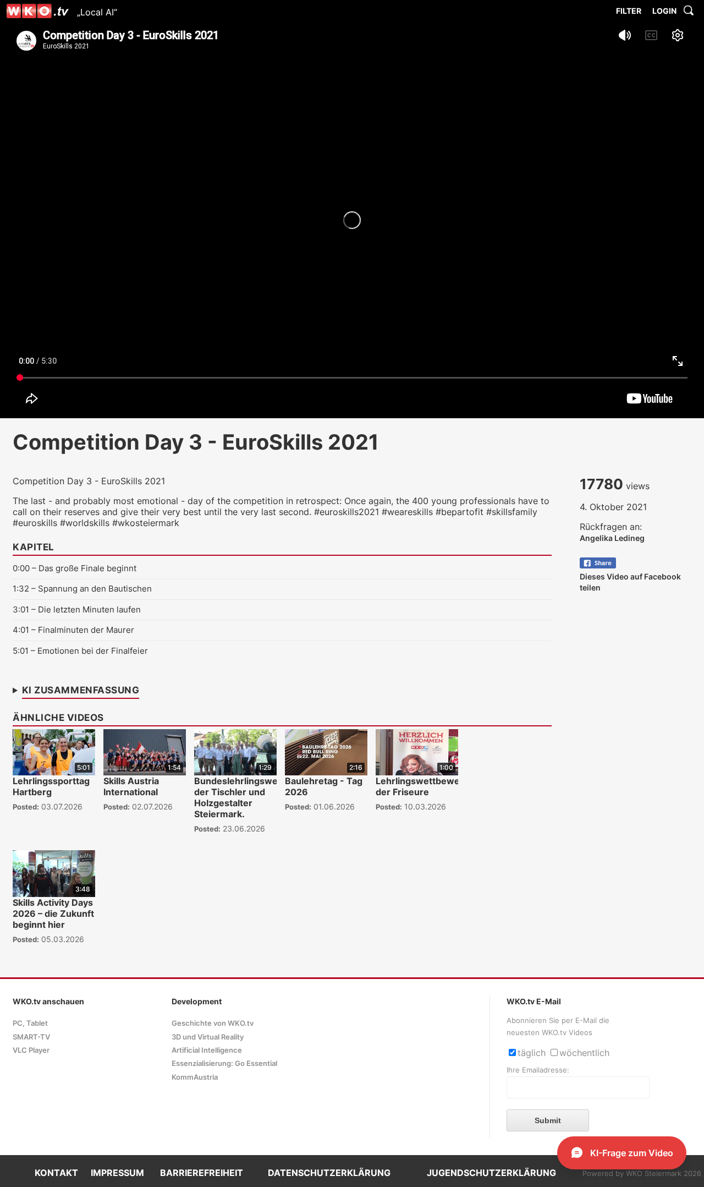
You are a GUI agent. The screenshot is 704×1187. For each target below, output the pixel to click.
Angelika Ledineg (612, 538)
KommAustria (195, 1077)
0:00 (21, 568)
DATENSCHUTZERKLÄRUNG (329, 1172)
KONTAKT (56, 1172)
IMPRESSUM (117, 1172)
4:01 (21, 630)
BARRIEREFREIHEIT (201, 1172)
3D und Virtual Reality (208, 1037)
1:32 (21, 588)
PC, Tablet (30, 1023)
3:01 (21, 609)
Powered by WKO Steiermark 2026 (641, 1173)
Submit (548, 1120)
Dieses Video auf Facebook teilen (630, 582)
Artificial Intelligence (207, 1050)
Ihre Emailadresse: (538, 1070)
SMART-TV (31, 1037)
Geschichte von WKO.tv (213, 1023)
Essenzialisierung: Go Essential (224, 1063)
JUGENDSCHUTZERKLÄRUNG (491, 1172)
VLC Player (31, 1050)
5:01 (21, 651)
